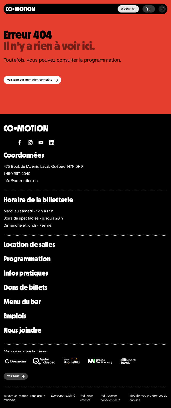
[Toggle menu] (162, 9)
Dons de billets (25, 287)
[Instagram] (30, 143)
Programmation (27, 258)
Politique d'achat (86, 398)
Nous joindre (22, 330)
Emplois (15, 316)
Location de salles (29, 244)
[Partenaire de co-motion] (16, 361)
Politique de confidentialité (110, 398)
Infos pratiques (26, 273)
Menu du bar (22, 301)
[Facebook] (19, 143)
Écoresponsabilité (63, 396)
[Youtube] (41, 143)
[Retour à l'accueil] (26, 137)
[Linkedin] (51, 143)
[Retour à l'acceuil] (20, 9)
